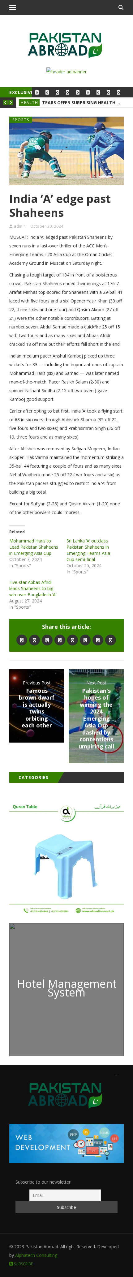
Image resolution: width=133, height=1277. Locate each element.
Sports (20, 119)
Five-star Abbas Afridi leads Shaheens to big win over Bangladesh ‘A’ (32, 588)
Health (29, 102)
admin (20, 226)
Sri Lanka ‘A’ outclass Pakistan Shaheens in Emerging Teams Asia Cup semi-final (88, 550)
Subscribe (23, 1263)
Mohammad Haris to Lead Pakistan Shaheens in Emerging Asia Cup (33, 547)
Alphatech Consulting (36, 1255)
